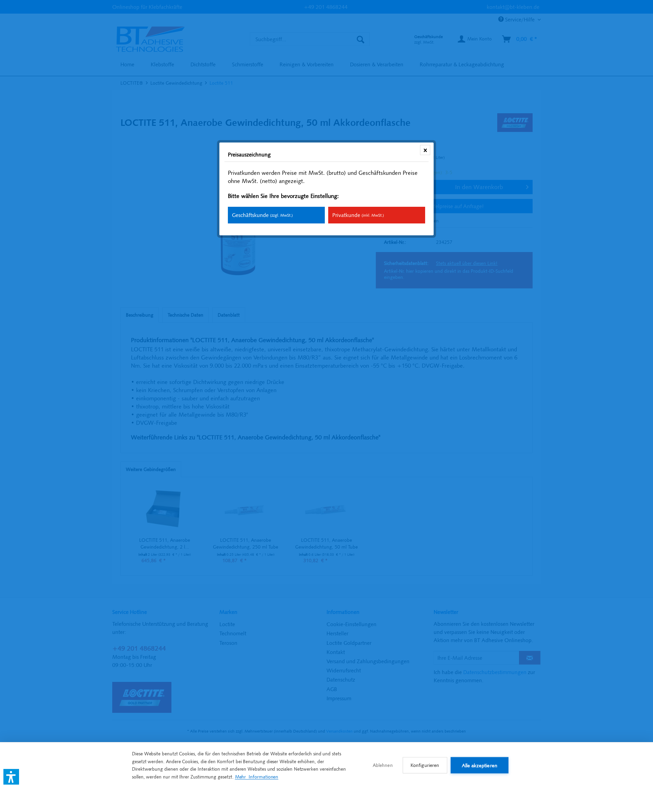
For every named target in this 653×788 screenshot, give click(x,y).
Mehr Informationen (257, 777)
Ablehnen (383, 765)
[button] (11, 777)
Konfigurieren (425, 765)
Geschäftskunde (262, 215)
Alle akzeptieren (479, 765)
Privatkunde (358, 215)
